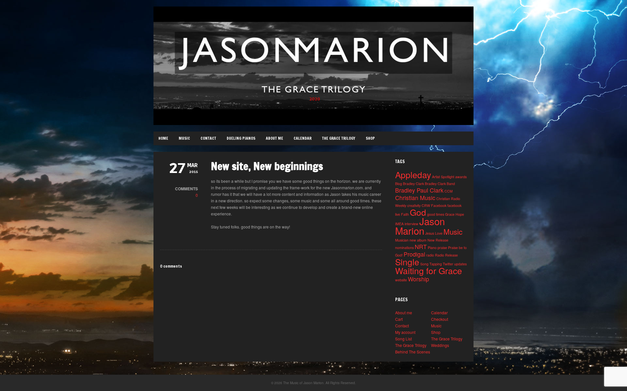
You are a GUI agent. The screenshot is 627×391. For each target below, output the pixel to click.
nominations (404, 247)
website (401, 279)
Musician (402, 240)
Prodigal (414, 254)
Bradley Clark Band (440, 183)
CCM (448, 191)
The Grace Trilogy (338, 138)
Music (184, 138)
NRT (421, 246)
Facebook (438, 205)
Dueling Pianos (241, 138)
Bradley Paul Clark (419, 190)
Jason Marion (420, 225)
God (418, 212)
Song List (403, 338)
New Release (437, 240)
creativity (414, 205)
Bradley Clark (413, 183)
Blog (398, 183)
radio (430, 255)
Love (438, 233)
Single (407, 262)
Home (163, 138)
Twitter (448, 263)
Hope (460, 214)
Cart (399, 319)
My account (405, 332)
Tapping (435, 263)
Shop (370, 138)
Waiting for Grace (428, 270)
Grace (450, 214)
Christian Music (415, 198)
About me (274, 138)
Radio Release (446, 255)
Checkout (439, 319)
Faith (405, 214)
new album (418, 240)
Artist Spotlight (443, 176)
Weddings (440, 345)
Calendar (303, 138)
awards (461, 176)
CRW (426, 205)
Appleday (413, 174)
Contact (208, 138)
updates (460, 263)
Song (424, 263)
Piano (432, 247)
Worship (418, 279)
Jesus (429, 233)
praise (442, 247)
